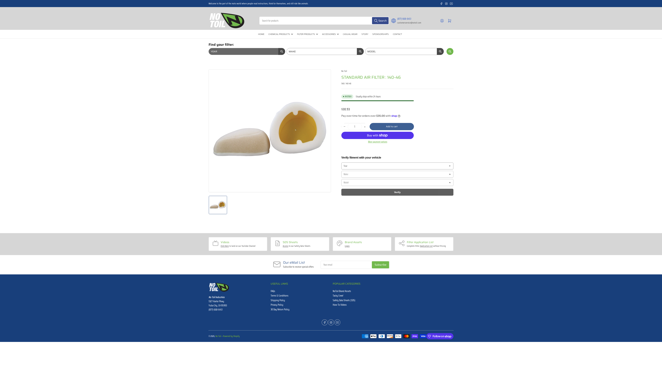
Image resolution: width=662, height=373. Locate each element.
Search (450, 51)
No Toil (344, 71)
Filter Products (306, 34)
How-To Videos (340, 305)
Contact (397, 34)
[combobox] (324, 21)
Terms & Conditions (279, 296)
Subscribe (380, 265)
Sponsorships (380, 34)
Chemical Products (279, 34)
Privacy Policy (277, 305)
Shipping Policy (278, 300)
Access (285, 246)
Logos (347, 246)
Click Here (225, 246)
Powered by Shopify (231, 336)
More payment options (377, 142)
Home (261, 34)
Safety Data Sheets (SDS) (344, 300)
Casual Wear (350, 34)
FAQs (273, 291)
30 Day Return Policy (280, 309)
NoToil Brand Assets (342, 291)
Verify (397, 192)
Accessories (329, 34)
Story (365, 34)
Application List (426, 246)
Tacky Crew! (338, 296)
